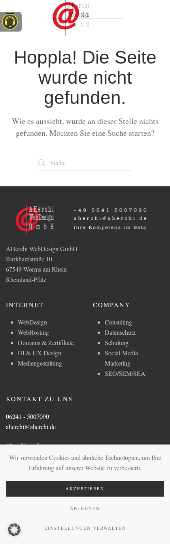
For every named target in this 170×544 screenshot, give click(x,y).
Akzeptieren (85, 488)
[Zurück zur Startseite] (85, 16)
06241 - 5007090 (27, 416)
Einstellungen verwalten (85, 528)
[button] (14, 530)
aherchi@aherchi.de (31, 426)
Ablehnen (85, 508)
